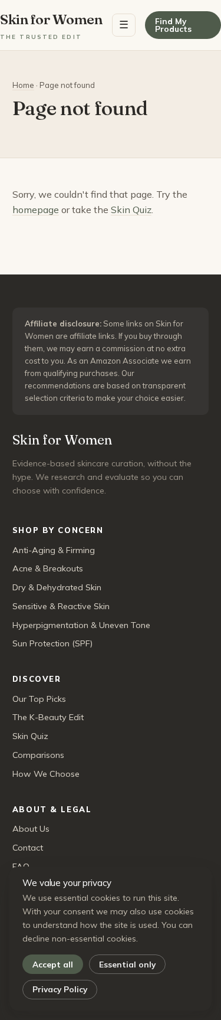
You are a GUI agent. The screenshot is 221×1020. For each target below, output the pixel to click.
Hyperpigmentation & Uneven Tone (81, 625)
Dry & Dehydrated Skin (56, 587)
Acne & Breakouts (47, 568)
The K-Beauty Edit (48, 717)
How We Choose (46, 774)
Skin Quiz (131, 209)
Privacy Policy (59, 989)
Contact (27, 847)
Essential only (127, 964)
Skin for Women (51, 25)
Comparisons (38, 755)
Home (23, 85)
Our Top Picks (39, 699)
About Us (31, 828)
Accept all (52, 964)
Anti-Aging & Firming (53, 550)
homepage (35, 209)
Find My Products (173, 25)
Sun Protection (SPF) (52, 643)
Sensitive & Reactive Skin (61, 606)
